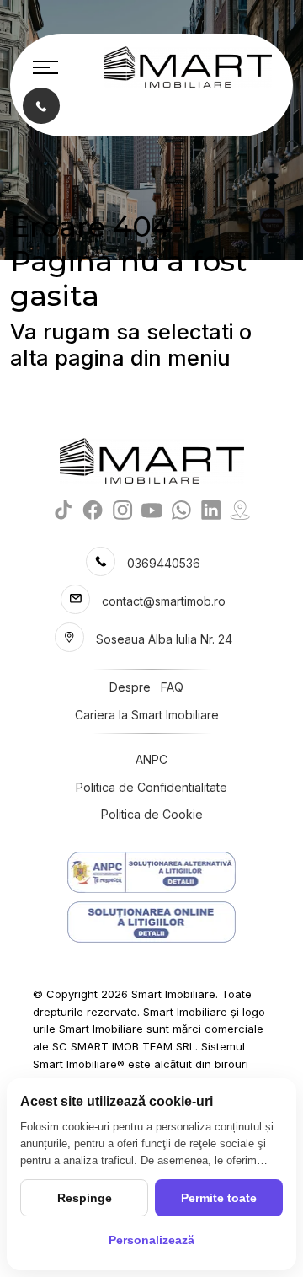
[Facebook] (93, 510)
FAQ (172, 687)
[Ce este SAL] (151, 872)
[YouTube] (152, 510)
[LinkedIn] (211, 510)
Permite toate (219, 1198)
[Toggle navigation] (45, 67)
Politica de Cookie (152, 814)
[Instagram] (122, 510)
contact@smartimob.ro (164, 601)
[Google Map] (240, 510)
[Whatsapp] (181, 510)
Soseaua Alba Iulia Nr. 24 (164, 639)
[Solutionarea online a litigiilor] (151, 922)
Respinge (84, 1198)
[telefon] (41, 105)
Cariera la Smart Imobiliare (147, 715)
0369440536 (163, 563)
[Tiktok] (63, 510)
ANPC (151, 759)
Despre (130, 687)
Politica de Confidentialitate (151, 787)
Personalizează (151, 1240)
